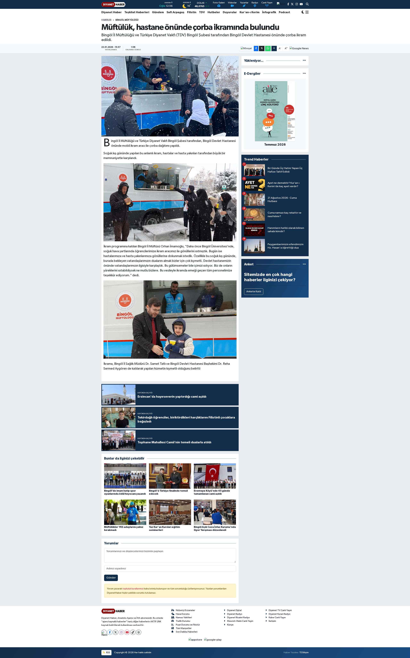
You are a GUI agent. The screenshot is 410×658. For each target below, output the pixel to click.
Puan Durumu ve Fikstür (188, 625)
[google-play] (212, 639)
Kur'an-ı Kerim (249, 12)
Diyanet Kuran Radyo (279, 614)
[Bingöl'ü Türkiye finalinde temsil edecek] (170, 476)
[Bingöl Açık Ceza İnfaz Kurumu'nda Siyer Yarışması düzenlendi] (215, 512)
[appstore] (195, 639)
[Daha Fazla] (274, 48)
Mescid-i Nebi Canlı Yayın (240, 621)
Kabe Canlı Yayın (277, 617)
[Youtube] (127, 632)
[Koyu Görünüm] (303, 12)
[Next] (104, 632)
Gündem (158, 12)
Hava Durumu (183, 614)
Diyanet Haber (111, 12)
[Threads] (138, 632)
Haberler (106, 20)
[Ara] (307, 4)
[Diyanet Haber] (113, 4)
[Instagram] (121, 632)
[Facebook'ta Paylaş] (256, 48)
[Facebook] (109, 632)
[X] (115, 632)
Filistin (191, 12)
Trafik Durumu (183, 621)
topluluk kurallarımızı (133, 588)
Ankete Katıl (253, 291)
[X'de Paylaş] (261, 48)
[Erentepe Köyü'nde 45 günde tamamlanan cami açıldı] (215, 476)
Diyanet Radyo (234, 614)
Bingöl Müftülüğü (127, 20)
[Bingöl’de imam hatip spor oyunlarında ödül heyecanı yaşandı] (125, 476)
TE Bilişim (304, 652)
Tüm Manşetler (184, 628)
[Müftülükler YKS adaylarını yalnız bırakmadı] (125, 512)
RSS (108, 652)
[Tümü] (304, 60)
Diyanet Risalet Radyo (238, 617)
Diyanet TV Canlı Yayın (280, 610)
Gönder (111, 577)
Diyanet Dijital (234, 610)
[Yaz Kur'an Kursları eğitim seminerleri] (170, 512)
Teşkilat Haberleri (136, 12)
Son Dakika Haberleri (186, 632)
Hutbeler (214, 12)
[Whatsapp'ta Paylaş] (268, 48)
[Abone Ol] (299, 48)
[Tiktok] (132, 632)
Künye (230, 625)
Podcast (284, 12)
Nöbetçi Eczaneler (185, 610)
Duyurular (230, 12)
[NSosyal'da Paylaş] (246, 48)
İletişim (272, 621)
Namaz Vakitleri (184, 617)
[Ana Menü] (306, 12)
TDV (202, 12)
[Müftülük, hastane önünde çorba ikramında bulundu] (170, 96)
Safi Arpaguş (175, 12)
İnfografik (269, 12)
